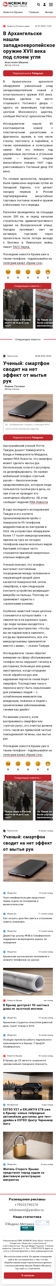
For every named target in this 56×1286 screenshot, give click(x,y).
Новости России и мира (18, 26)
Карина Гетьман (15, 386)
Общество (11, 893)
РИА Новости (39, 502)
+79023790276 (26, 1205)
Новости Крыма (14, 1000)
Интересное (12, 1105)
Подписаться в (28, 73)
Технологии (12, 356)
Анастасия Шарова (16, 62)
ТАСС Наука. (21, 246)
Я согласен (28, 1275)
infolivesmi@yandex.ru (26, 1210)
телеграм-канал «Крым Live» (23, 263)
